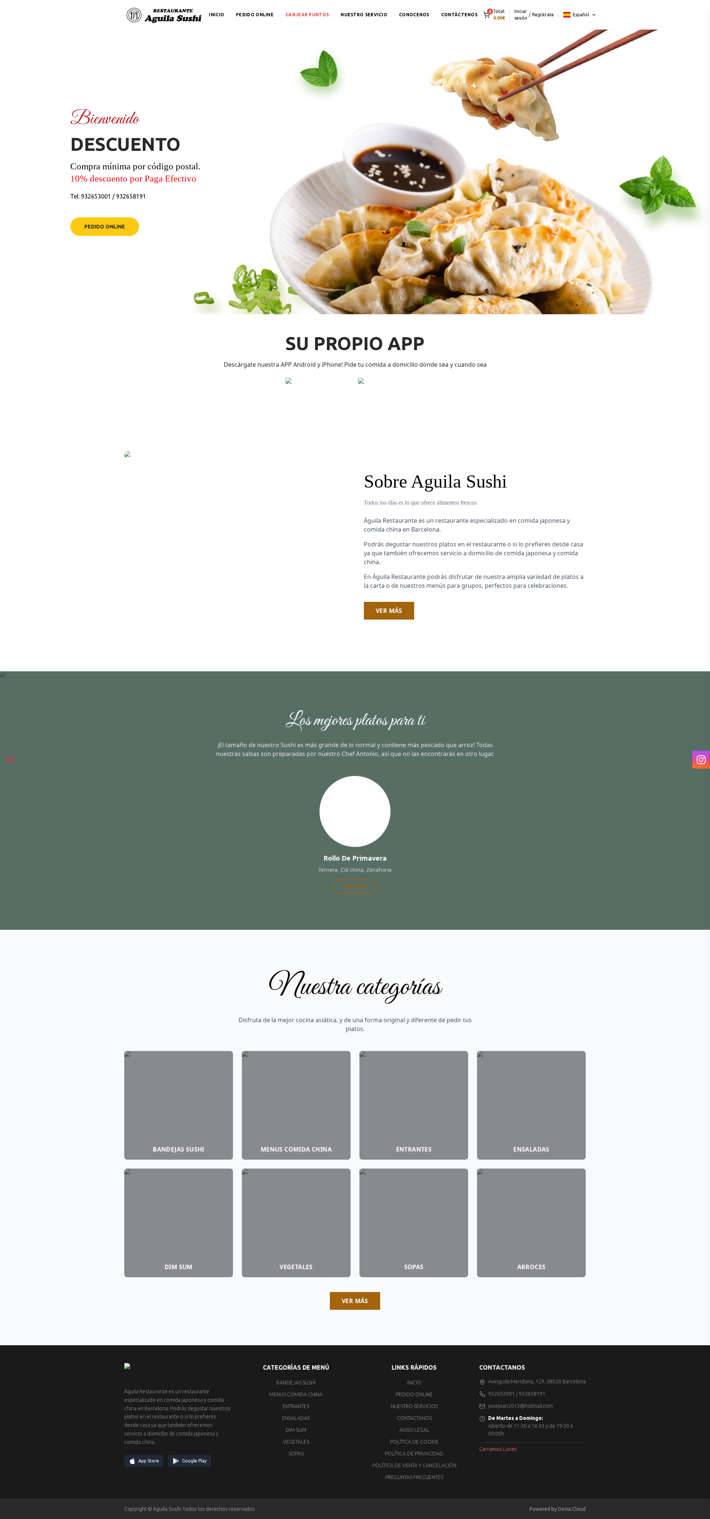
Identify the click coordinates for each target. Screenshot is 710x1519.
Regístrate (543, 14)
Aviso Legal (414, 1430)
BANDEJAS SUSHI (295, 1383)
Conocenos (414, 14)
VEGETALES (296, 1442)
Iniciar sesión (520, 14)
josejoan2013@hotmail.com (520, 1406)
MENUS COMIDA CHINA (295, 1394)
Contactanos (414, 1418)
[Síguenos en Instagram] (10, 759)
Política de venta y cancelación (414, 1465)
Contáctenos (459, 14)
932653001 (96, 196)
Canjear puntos (307, 14)
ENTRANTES (296, 1406)
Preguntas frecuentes (414, 1477)
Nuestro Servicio (364, 14)
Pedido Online (104, 227)
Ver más (389, 611)
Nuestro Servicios (414, 1406)
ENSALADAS (296, 1418)
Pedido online (255, 14)
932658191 (131, 196)
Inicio (216, 14)
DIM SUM (295, 1430)
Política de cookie (414, 1442)
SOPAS (296, 1454)
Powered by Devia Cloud (558, 1509)
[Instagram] (701, 760)
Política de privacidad (414, 1454)
